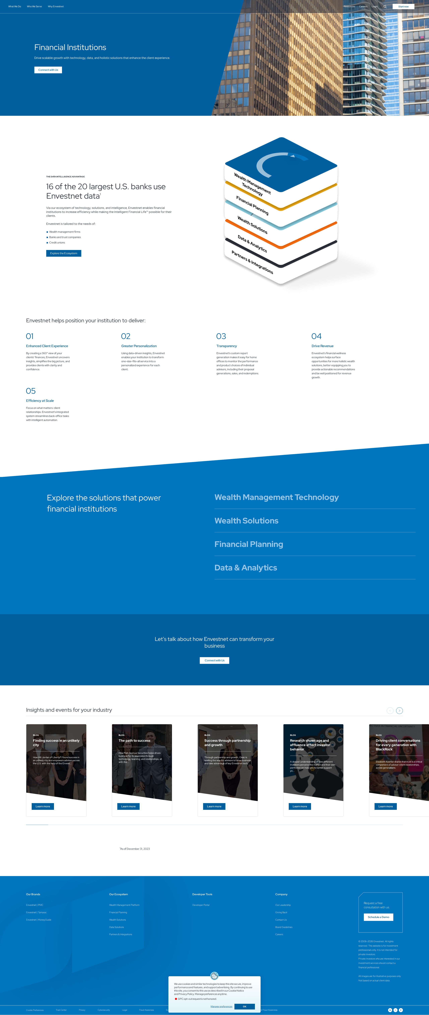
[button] (63, 253)
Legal (124, 1010)
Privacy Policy (186, 994)
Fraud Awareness (146, 1010)
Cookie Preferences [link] (35, 1010)
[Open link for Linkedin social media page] (390, 1010)
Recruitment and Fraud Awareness (262, 1010)
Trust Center (61, 1010)
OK (244, 1006)
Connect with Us (48, 70)
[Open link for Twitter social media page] (395, 1010)
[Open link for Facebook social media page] (401, 1010)
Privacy (82, 1010)
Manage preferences (221, 1006)
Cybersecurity (104, 1010)
